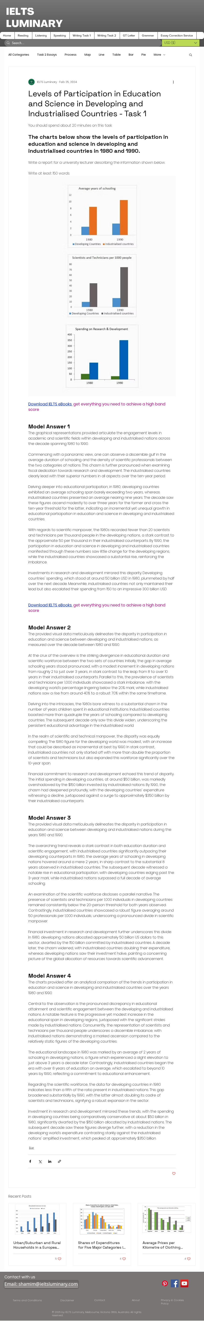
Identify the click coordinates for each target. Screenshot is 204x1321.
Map (87, 54)
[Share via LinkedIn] (50, 1161)
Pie (143, 54)
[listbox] (181, 42)
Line (101, 54)
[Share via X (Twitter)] (40, 1161)
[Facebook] (174, 1283)
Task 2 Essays (47, 54)
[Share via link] (59, 1161)
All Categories (18, 54)
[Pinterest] (165, 1283)
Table (116, 54)
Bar (131, 54)
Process (70, 54)
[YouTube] (184, 1283)
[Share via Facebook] (30, 1161)
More (157, 54)
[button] (23, 35)
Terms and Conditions (28, 1300)
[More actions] (173, 82)
